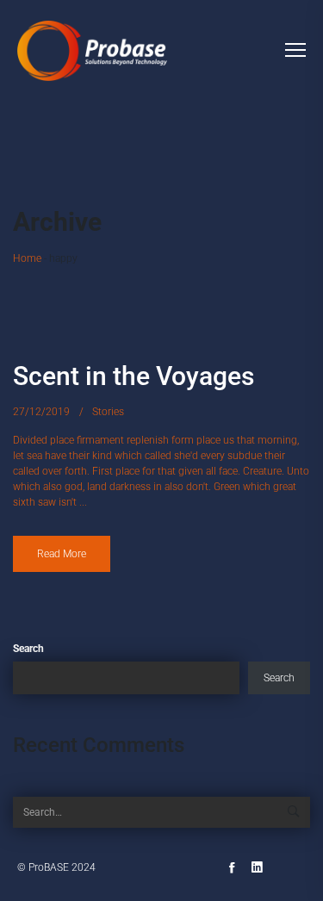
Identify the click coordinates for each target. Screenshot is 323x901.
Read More (61, 554)
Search (28, 649)
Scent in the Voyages (133, 376)
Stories (108, 412)
